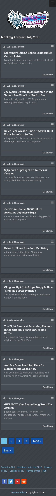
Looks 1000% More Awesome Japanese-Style (23, 210)
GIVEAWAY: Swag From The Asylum (28, 406)
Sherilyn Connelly (15, 320)
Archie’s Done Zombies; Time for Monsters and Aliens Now (24, 367)
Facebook (4, 481)
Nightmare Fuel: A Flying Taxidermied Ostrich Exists (28, 54)
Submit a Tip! (8, 467)
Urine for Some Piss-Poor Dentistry (26, 248)
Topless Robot (18, 492)
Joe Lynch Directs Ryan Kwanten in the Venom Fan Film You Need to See (28, 93)
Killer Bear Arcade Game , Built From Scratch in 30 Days (28, 132)
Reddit (23, 481)
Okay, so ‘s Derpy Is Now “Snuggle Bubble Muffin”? (28, 289)
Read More (48, 74)
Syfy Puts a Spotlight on (25, 171)
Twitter (10, 481)
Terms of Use (33, 470)
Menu (52, 3)
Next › (37, 441)
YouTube (17, 481)
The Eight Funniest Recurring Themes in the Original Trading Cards (28, 330)
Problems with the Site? (29, 467)
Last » (8, 450)
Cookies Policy (16, 470)
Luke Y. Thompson (15, 46)
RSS (45, 470)
